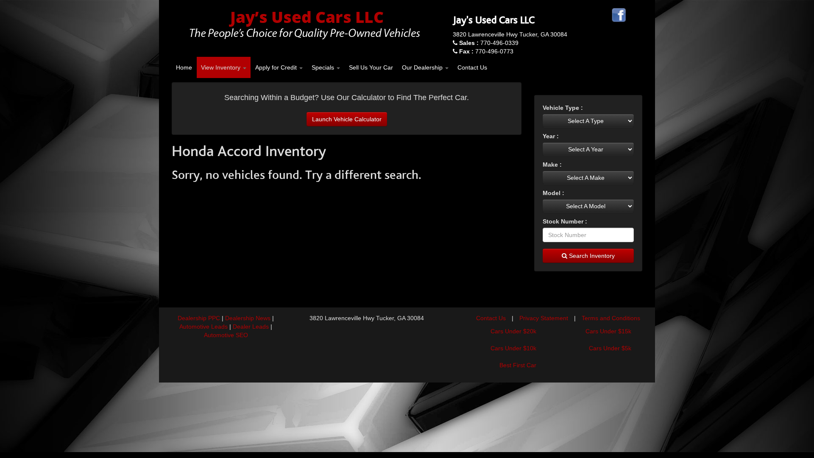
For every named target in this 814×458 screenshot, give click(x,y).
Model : (553, 193)
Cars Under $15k (608, 331)
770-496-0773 (486, 51)
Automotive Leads (203, 326)
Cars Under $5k (610, 348)
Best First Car (517, 365)
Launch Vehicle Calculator (347, 119)
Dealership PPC (199, 318)
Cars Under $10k (513, 348)
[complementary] (788, 432)
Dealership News (247, 318)
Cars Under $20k (513, 331)
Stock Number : (565, 221)
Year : (551, 136)
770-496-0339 (489, 42)
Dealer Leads (251, 326)
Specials (324, 67)
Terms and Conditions (611, 318)
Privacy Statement (543, 318)
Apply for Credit (276, 67)
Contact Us (472, 67)
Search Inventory (591, 255)
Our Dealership (423, 67)
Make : (552, 164)
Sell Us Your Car (371, 67)
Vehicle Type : (563, 107)
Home (184, 67)
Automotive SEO (226, 335)
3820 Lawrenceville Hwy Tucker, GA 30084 (510, 34)
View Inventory (221, 67)
